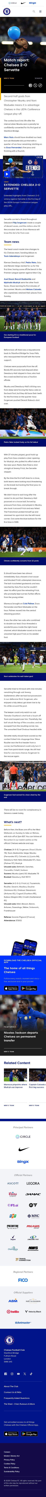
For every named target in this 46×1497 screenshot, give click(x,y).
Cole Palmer (28, 604)
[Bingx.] (33, 3)
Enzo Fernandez (13, 148)
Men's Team (9, 78)
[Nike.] (23, 3)
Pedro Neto (31, 263)
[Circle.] (13, 3)
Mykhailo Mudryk (12, 283)
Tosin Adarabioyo (12, 256)
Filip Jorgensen (20, 223)
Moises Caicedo (33, 289)
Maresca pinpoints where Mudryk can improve (15, 1086)
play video (8, 157)
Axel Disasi (9, 279)
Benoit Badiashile (23, 279)
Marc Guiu (9, 137)
